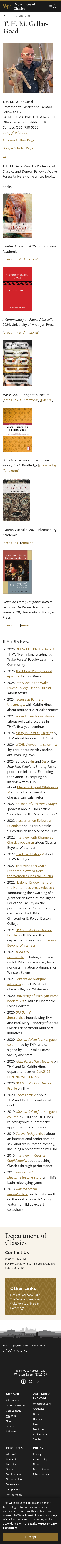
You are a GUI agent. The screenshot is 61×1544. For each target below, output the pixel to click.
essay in (34, 733)
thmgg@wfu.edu (15, 132)
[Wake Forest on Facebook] (23, 1382)
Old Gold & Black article (35, 649)
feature (34, 1061)
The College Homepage (25, 1299)
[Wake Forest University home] (7, 6)
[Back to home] (4, 15)
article (26, 1095)
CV (4, 156)
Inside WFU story (30, 854)
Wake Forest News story (35, 716)
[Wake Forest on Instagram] (37, 1382)
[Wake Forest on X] (30, 1382)
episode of (36, 804)
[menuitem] (7, 15)
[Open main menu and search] (53, 6)
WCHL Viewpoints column (36, 744)
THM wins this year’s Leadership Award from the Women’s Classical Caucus (30, 870)
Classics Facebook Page (25, 1295)
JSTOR (46, 400)
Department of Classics (24, 6)
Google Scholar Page (18, 148)
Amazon (30, 259)
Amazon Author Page (18, 140)
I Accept (30, 1537)
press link (12, 259)
